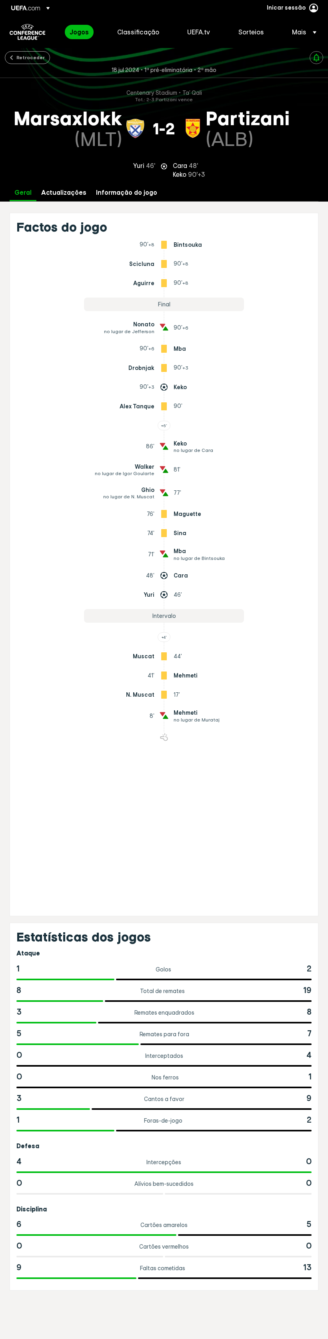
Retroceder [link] (30, 57)
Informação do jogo (126, 192)
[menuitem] (83, 32)
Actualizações (63, 192)
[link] (79, 32)
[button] (302, 32)
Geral (23, 192)
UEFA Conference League (27, 32)
